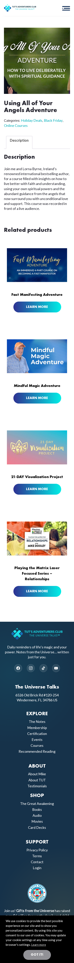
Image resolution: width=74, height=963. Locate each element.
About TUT (37, 780)
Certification (37, 733)
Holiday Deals (31, 120)
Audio (37, 815)
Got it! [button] (37, 954)
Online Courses (16, 125)
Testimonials (37, 786)
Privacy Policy (37, 850)
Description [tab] (19, 140)
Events (37, 739)
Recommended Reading (37, 751)
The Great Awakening (37, 803)
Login (37, 868)
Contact (37, 862)
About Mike (37, 774)
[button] (66, 8)
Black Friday (53, 120)
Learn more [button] (38, 944)
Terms (37, 856)
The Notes (37, 721)
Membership (37, 727)
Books (37, 809)
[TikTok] (43, 668)
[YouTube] (56, 668)
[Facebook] (18, 668)
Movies (37, 821)
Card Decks (37, 827)
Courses (37, 745)
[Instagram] (31, 668)
